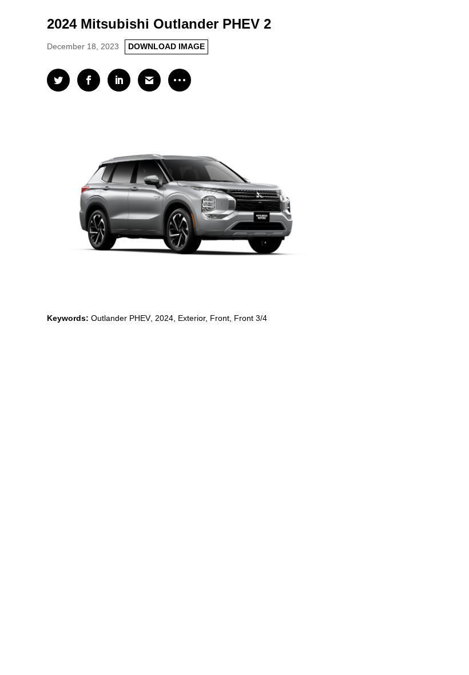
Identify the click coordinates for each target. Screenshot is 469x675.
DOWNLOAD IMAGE (166, 46)
